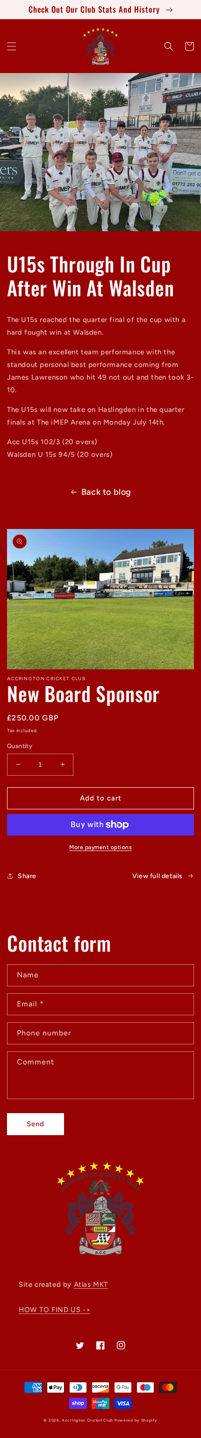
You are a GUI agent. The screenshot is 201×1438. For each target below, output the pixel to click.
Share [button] (27, 876)
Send (35, 1124)
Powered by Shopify (136, 1420)
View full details (157, 876)
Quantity (19, 745)
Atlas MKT (91, 1284)
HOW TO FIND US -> (54, 1310)
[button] (11, 46)
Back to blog (106, 492)
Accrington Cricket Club (87, 1420)
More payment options (100, 847)
